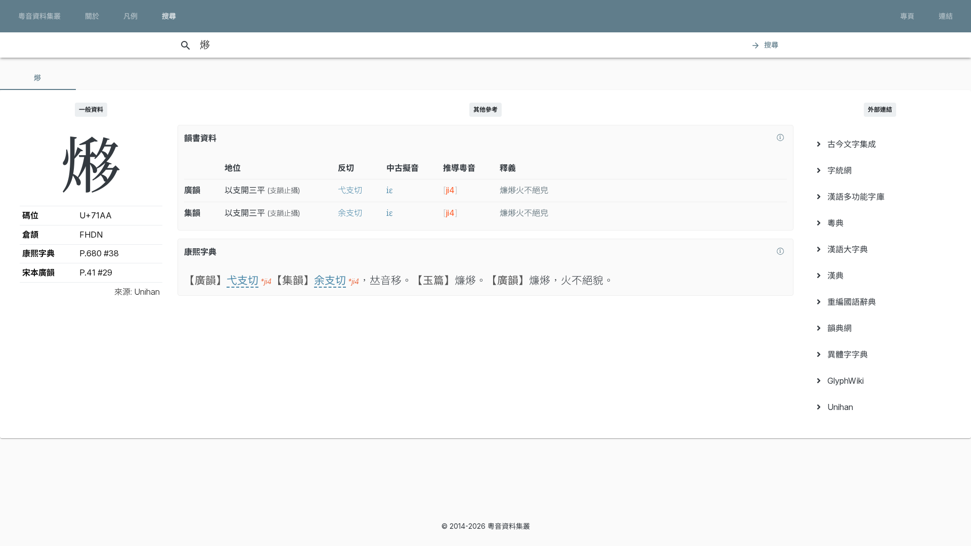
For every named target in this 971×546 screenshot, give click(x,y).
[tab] (38, 78)
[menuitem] (880, 144)
